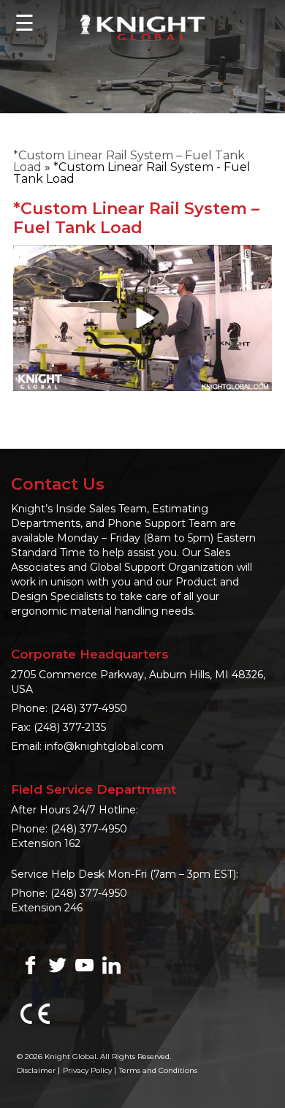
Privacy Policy (87, 1070)
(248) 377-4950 (88, 708)
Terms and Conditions (158, 1070)
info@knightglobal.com (104, 746)
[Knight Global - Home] (142, 27)
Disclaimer (36, 1070)
